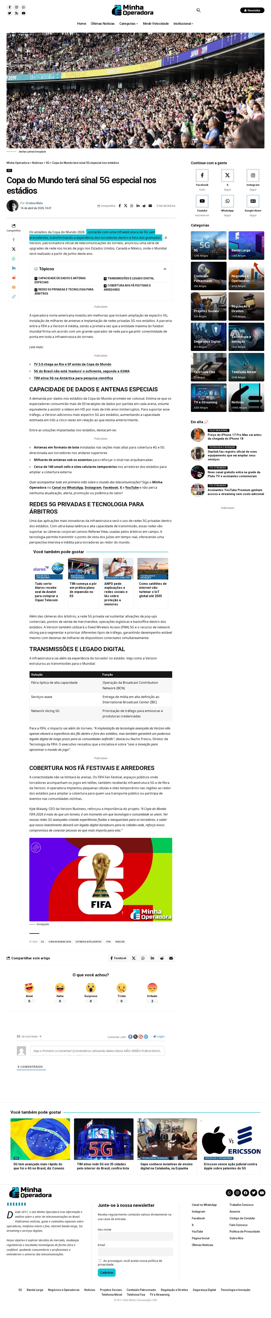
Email (101, 1245)
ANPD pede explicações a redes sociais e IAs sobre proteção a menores (116, 594)
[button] (198, 10)
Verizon (120, 942)
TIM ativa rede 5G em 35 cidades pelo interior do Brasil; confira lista (103, 1166)
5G (9, 170)
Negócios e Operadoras (43, 577)
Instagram (93, 487)
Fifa (108, 942)
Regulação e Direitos (118, 578)
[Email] (150, 206)
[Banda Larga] (246, 245)
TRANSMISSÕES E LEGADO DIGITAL (131, 278)
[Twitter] (9, 13)
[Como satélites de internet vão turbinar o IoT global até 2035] (152, 568)
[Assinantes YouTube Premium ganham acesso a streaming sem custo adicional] (198, 490)
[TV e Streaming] (209, 397)
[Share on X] (126, 206)
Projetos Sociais (206, 311)
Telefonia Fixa (204, 372)
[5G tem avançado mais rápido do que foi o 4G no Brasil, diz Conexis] (40, 1139)
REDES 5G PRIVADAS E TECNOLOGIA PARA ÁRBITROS (64, 291)
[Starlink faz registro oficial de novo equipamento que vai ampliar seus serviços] (198, 454)
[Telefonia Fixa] (209, 367)
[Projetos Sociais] (209, 306)
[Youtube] (23, 13)
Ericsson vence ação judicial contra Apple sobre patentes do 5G (230, 1166)
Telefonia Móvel (244, 372)
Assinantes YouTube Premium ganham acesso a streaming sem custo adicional (236, 492)
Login (161, 1036)
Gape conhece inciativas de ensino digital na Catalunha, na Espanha (166, 1166)
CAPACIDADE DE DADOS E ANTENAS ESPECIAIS (60, 280)
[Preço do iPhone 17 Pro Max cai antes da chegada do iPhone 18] (198, 435)
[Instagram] (16, 7)
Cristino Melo (34, 203)
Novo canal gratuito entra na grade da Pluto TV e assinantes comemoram (234, 474)
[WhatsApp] (227, 206)
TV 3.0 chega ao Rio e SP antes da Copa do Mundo (72, 364)
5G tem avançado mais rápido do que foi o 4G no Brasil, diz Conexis (38, 1166)
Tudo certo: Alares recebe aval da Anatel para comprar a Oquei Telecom (46, 592)
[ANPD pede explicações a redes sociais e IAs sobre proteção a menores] (118, 568)
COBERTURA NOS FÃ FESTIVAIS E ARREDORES (127, 287)
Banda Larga (241, 250)
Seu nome (104, 1229)
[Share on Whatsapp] (132, 206)
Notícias (238, 402)
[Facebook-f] (9, 7)
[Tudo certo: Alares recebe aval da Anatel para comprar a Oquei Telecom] (48, 568)
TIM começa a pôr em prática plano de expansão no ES (83, 590)
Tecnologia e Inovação (147, 577)
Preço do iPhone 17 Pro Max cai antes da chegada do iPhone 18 (234, 437)
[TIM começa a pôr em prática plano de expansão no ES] (83, 568)
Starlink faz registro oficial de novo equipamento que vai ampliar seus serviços (232, 455)
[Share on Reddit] (144, 206)
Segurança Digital (207, 341)
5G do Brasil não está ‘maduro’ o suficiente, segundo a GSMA (82, 371)
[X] (227, 180)
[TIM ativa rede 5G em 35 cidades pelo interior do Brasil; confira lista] (104, 1139)
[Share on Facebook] (119, 206)
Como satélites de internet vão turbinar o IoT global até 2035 (153, 590)
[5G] (209, 245)
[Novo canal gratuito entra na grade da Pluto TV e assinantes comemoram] (198, 472)
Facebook (110, 487)
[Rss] (16, 13)
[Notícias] (246, 397)
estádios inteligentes (89, 942)
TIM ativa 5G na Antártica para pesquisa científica (73, 378)
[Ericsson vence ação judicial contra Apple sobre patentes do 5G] (230, 1139)
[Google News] (253, 206)
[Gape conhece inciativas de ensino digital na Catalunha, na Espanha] (167, 1139)
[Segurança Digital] (209, 337)
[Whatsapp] (23, 7)
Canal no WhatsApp (67, 487)
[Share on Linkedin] (138, 206)
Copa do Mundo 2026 (60, 942)
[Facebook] (202, 180)
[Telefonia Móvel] (246, 367)
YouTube (132, 487)
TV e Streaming (205, 402)
